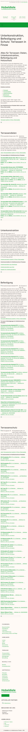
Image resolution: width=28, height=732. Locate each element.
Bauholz (4, 664)
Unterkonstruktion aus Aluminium (9, 264)
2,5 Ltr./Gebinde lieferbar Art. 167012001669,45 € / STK (12, 552)
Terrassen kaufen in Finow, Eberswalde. (10, 119)
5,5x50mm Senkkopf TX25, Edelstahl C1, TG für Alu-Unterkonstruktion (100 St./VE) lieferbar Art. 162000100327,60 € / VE (13, 383)
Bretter (3, 643)
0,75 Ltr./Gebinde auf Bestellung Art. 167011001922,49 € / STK (13, 559)
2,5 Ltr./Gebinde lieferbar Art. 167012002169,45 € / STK (13, 577)
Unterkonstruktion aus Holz (7, 267)
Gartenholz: (6, 670)
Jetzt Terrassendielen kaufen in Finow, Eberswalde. (13, 152)
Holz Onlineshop (24, 2)
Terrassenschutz (7, 96)
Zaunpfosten (5, 677)
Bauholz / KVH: (6, 661)
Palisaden (4, 673)
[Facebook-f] (20, 25)
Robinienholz (5, 679)
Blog (5, 723)
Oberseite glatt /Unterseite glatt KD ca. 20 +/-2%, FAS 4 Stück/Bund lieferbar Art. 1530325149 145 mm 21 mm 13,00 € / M (14, 170)
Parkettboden (5, 628)
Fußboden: (6, 624)
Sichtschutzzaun (6, 680)
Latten (3, 641)
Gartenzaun (4, 676)
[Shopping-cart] (26, 25)
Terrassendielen (7, 91)
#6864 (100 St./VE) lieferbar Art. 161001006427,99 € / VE (13, 391)
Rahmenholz (5, 644)
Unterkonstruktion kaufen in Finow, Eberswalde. (12, 259)
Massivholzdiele (6, 627)
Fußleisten (4, 630)
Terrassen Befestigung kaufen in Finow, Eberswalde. (13, 318)
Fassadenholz (5, 646)
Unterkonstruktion (7, 93)
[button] (2, 25)
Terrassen (5, 90)
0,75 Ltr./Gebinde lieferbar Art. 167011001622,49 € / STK (12, 546)
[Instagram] (23, 25)
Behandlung (5, 657)
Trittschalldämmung (6, 631)
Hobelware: (6, 637)
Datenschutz (6, 724)
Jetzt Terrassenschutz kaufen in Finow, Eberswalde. (13, 452)
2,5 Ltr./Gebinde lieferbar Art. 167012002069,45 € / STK (13, 584)
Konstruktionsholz (6, 666)
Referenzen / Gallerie (8, 721)
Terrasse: (5, 650)
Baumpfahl (4, 674)
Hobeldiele (8, 7)
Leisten (3, 640)
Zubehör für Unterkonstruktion (8, 269)
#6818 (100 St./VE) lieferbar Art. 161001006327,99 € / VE (14, 397)
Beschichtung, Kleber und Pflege (9, 633)
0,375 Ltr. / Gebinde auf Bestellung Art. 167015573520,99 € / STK (13, 590)
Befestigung (6, 94)
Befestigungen (5, 656)
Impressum (6, 726)
